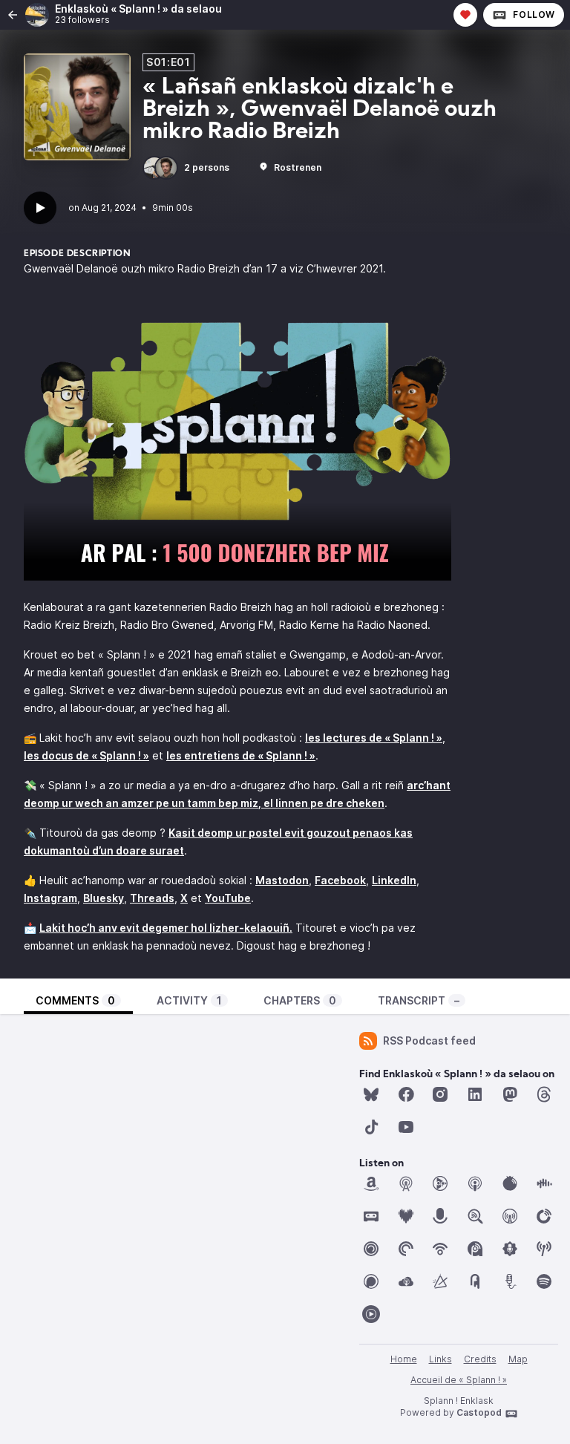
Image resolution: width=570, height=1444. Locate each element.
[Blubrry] (510, 1183)
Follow (534, 14)
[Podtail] (510, 1281)
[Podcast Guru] (510, 1249)
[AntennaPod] (406, 1183)
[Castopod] (371, 1216)
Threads (152, 898)
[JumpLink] (440, 1216)
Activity (189, 1000)
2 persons (206, 167)
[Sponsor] (465, 15)
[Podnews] (475, 1281)
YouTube (228, 898)
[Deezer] (406, 1216)
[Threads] (544, 1094)
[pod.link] (440, 1281)
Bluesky (103, 898)
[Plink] (371, 1249)
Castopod (479, 1412)
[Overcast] (510, 1216)
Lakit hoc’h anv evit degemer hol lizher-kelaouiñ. (165, 927)
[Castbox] (544, 1183)
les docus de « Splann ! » (86, 755)
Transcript (418, 1000)
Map (518, 1359)
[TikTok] (371, 1127)
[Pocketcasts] (406, 1249)
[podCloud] (406, 1281)
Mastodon (282, 880)
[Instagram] (440, 1094)
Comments (75, 1000)
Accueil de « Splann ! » (458, 1379)
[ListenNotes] (475, 1216)
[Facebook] (406, 1094)
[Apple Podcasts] (475, 1183)
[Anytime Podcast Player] (440, 1183)
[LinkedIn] (475, 1094)
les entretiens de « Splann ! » (240, 755)
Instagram (50, 898)
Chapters (299, 1000)
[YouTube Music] (371, 1314)
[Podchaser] (371, 1281)
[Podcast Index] (544, 1249)
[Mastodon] (510, 1094)
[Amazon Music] (371, 1183)
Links (440, 1359)
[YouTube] (406, 1127)
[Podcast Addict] (475, 1249)
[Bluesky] (371, 1094)
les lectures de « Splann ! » (373, 737)
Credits (480, 1359)
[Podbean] (440, 1249)
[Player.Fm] (544, 1216)
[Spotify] (544, 1281)
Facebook (340, 880)
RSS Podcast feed (429, 1040)
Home (403, 1359)
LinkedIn (394, 880)
